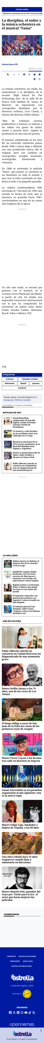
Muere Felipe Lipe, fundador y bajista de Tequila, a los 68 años (20, 826)
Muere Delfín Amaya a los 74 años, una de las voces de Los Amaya (19, 691)
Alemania (9, 383)
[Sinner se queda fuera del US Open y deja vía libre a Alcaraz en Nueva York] (8, 455)
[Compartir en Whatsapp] (39, 79)
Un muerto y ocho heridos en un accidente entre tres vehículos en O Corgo (25, 433)
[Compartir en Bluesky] (34, 74)
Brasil (23, 383)
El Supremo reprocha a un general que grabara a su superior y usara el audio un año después (26, 599)
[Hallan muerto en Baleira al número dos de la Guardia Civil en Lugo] (8, 564)
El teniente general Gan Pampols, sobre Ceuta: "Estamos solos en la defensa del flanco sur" (26, 610)
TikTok (17, 400)
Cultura (10, 379)
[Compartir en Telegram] (39, 74)
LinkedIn (27, 400)
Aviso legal (28, 961)
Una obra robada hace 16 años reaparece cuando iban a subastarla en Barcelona (20, 859)
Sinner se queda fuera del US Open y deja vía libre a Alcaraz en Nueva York (26, 455)
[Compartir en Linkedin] (34, 79)
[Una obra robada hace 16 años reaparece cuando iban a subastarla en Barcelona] (22, 843)
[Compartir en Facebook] (24, 74)
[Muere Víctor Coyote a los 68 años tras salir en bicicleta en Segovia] (22, 744)
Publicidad (15, 961)
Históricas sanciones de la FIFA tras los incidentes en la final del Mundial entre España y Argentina (26, 445)
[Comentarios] (8, 74)
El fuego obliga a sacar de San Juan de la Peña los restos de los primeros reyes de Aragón (20, 726)
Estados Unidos (30, 379)
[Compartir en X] (29, 74)
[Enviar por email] (13, 74)
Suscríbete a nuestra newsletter (17, 405)
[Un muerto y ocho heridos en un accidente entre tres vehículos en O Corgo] (8, 434)
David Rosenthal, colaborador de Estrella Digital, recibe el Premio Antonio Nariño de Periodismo (24, 422)
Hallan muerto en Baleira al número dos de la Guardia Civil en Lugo (26, 563)
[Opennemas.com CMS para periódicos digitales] (22, 1027)
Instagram (8, 400)
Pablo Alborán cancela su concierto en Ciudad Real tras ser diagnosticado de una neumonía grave (25, 466)
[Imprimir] (19, 74)
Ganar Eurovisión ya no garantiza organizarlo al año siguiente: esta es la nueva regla (22, 792)
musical (22, 388)
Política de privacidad (21, 966)
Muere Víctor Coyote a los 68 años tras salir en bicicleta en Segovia (22, 759)
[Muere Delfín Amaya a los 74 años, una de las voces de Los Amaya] (22, 675)
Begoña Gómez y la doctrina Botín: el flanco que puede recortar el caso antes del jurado (26, 588)
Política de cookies (27, 956)
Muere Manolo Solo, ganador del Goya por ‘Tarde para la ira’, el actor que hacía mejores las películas (21, 896)
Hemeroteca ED (10, 64)
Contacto (11, 956)
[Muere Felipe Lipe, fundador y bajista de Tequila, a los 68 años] (22, 811)
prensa (35, 383)
